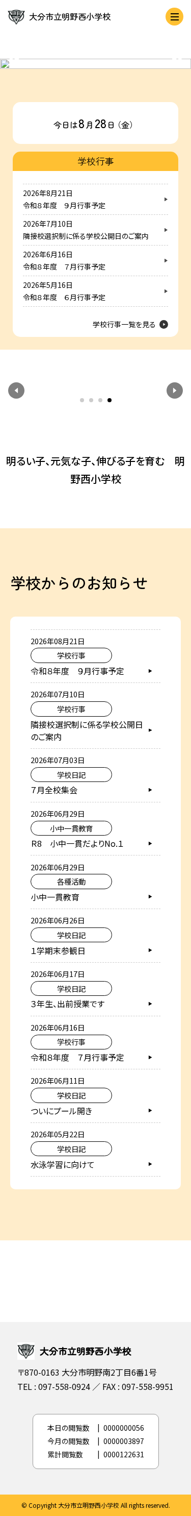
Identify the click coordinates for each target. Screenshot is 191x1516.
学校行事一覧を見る (124, 324)
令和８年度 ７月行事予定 (64, 266)
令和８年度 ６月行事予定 (64, 297)
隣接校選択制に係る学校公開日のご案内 (86, 236)
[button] (16, 390)
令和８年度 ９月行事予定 (64, 205)
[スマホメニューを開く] (174, 16)
